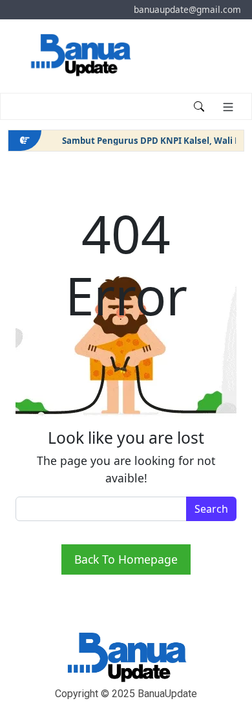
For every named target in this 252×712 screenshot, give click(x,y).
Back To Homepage (126, 559)
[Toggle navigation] (26, 106)
